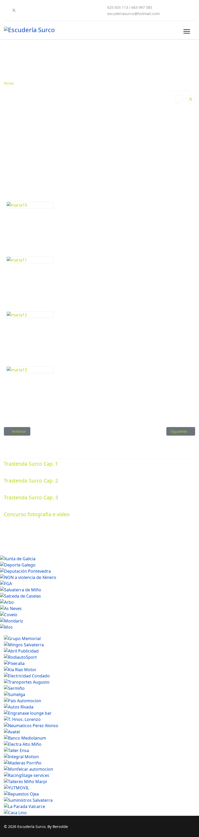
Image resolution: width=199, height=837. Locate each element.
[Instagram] (30, 10)
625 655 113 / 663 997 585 (129, 7)
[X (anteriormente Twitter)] (190, 99)
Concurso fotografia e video (37, 514)
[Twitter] (14, 10)
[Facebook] (5, 10)
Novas (9, 83)
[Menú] (186, 31)
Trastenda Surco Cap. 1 (31, 463)
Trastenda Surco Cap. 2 (31, 480)
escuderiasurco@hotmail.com (133, 13)
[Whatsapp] (39, 10)
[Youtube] (22, 10)
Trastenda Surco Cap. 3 (31, 497)
